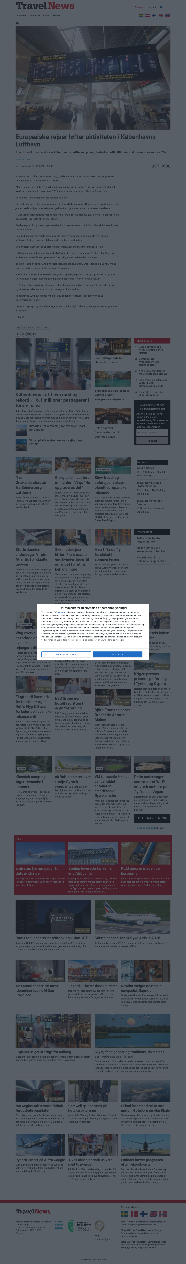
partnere (61, 612)
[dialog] (93, 632)
